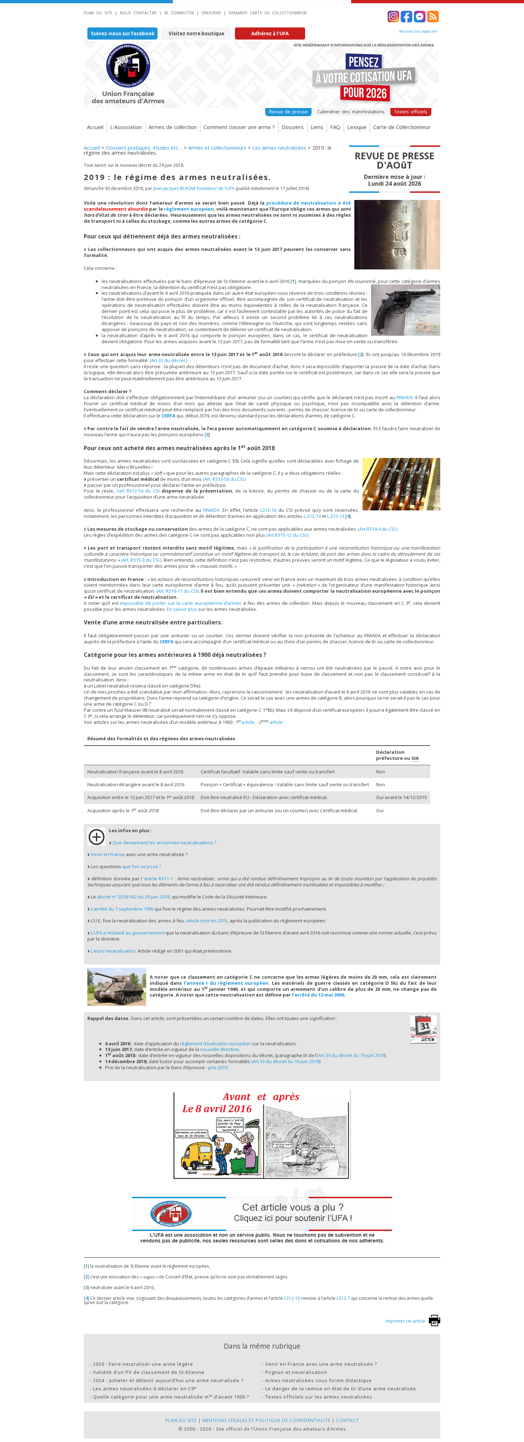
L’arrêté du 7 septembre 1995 (122, 909)
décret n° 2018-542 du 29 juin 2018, (134, 896)
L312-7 (343, 1298)
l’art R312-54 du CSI (138, 491)
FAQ (335, 126)
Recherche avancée (418, 31)
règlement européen (189, 209)
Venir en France (108, 854)
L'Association (126, 126)
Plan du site (98, 12)
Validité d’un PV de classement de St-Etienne (149, 1372)
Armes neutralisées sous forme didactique (318, 1380)
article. (276, 722)
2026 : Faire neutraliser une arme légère (143, 1364)
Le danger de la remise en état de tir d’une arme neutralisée (340, 1388)
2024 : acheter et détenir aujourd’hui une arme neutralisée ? (168, 1380)
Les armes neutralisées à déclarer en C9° (145, 1388)
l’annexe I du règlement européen (226, 983)
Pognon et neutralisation (296, 1372)
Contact (347, 1420)
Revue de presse (288, 111)
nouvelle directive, (220, 1049)
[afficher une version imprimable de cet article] (434, 1325)
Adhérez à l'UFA (270, 33)
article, (248, 722)
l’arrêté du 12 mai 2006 (318, 995)
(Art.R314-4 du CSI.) (377, 529)
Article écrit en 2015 (206, 920)
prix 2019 (217, 1067)
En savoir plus (182, 609)
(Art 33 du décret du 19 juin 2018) (351, 1055)
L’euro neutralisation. (114, 951)
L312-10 (292, 1298)
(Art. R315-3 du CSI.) (141, 560)
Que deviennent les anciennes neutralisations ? (164, 842)
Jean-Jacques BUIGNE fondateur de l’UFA (194, 188)
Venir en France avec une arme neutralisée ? (321, 1364)
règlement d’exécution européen (215, 1043)
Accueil (95, 126)
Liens (316, 126)
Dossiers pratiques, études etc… (144, 147)
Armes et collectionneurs (217, 147)
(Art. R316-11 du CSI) (177, 591)
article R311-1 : (159, 878)
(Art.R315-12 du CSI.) (287, 535)
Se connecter (179, 12)
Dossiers (293, 126)
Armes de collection (173, 126)
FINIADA (404, 397)
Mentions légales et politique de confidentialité (266, 1420)
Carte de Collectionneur (402, 126)
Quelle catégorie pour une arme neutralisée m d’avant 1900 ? (171, 1397)
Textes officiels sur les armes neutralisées (319, 1397)
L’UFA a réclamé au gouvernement (127, 932)
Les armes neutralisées (279, 147)
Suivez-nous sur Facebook (122, 33)
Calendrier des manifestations (351, 111)
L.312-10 (312, 516)
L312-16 (268, 510)
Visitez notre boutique (196, 33)
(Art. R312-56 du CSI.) (224, 479)
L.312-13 (335, 516)
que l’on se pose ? (141, 866)
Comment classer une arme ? (239, 126)
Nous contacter (138, 12)
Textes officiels (410, 111)
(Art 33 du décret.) (168, 360)
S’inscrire (211, 12)
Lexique (356, 126)
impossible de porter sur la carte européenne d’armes (180, 603)
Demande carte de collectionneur (267, 12)
